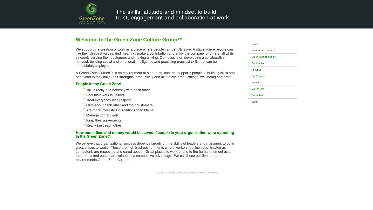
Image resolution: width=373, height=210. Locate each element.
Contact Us (257, 95)
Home (255, 44)
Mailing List (258, 88)
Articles (255, 82)
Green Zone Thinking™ (264, 56)
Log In (255, 101)
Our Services (258, 76)
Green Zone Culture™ (263, 50)
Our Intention (258, 63)
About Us (256, 69)
